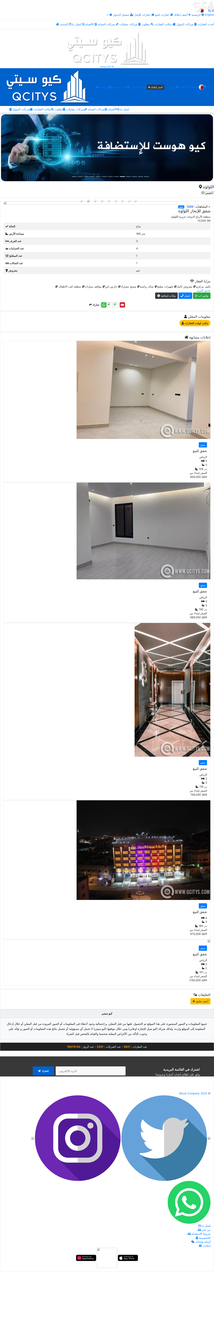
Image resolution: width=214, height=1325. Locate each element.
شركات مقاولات (128, 24)
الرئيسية (104, 87)
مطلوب (146, 24)
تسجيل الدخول (121, 14)
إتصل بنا (77, 24)
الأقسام (89, 24)
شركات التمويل (185, 24)
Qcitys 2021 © (107, 66)
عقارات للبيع (162, 14)
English (209, 14)
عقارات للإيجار (142, 14)
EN (209, 86)
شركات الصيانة (107, 24)
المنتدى (64, 24)
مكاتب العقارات (163, 24)
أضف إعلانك (180, 14)
